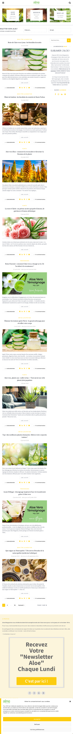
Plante (24, 148)
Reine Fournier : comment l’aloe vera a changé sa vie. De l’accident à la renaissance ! (24, 265)
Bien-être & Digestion (24, 39)
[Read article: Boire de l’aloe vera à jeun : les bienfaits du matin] (24, 60)
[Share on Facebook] (19, 87)
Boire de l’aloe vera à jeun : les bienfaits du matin (24, 42)
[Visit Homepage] (36, 3)
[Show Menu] (3, 3)
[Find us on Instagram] (58, 94)
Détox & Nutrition (24, 317)
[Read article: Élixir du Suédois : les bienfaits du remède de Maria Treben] (24, 114)
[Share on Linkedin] (22, 87)
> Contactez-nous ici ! (9, 634)
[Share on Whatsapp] (26, 87)
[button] (70, 701)
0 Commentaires (40, 87)
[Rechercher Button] (70, 3)
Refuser (37, 724)
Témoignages (24, 260)
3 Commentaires (40, 311)
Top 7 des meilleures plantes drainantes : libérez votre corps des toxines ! (24, 436)
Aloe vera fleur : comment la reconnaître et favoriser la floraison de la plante (25, 153)
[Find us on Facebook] (55, 94)
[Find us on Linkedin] (61, 94)
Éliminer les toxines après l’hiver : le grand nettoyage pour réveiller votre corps (24, 322)
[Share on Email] (29, 87)
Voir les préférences (37, 730)
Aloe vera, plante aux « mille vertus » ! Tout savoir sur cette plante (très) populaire (24, 379)
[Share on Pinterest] (24, 87)
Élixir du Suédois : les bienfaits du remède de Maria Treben (24, 97)
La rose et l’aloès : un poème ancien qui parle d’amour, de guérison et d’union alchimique (24, 210)
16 (14, 605)
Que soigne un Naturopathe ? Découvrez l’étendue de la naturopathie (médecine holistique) (24, 552)
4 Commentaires (40, 425)
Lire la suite (25, 82)
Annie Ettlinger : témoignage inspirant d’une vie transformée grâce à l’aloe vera (24, 493)
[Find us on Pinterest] (65, 94)
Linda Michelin (11, 87)
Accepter (37, 719)
